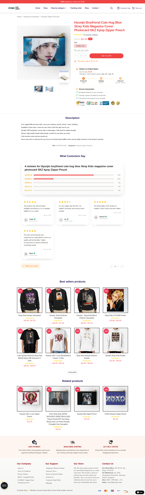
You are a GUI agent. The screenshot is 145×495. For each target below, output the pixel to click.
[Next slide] (67, 52)
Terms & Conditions (24, 471)
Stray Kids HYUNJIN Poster (115, 315)
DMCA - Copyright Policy (26, 477)
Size (75, 42)
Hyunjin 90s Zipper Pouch (87, 414)
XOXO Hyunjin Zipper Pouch (115, 414)
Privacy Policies (23, 474)
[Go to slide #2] (49, 89)
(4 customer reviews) (91, 35)
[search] (111, 8)
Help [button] (141, 492)
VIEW (29, 311)
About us (21, 468)
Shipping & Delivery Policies (55, 468)
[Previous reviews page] (111, 266)
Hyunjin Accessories (31, 17)
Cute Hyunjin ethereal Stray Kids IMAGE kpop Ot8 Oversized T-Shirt (29, 358)
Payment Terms (51, 471)
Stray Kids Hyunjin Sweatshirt (29, 315)
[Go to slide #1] (38, 89)
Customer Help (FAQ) (53, 480)
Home (19, 17)
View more (72, 372)
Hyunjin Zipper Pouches (50, 17)
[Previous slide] (20, 52)
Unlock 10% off (4, 485)
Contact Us (49, 477)
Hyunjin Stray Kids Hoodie (115, 355)
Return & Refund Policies (54, 474)
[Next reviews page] (122, 266)
